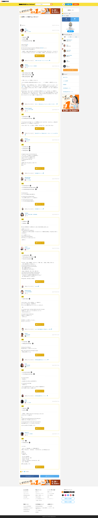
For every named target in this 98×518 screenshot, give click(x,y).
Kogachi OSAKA (69, 55)
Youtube (36, 286)
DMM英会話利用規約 (39, 506)
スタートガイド (26, 493)
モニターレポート (26, 498)
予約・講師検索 (50, 495)
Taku (67, 60)
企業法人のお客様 (68, 498)
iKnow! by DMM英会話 (27, 506)
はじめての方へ (26, 491)
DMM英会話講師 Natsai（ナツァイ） (41, 359)
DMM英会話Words (26, 509)
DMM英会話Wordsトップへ (68, 91)
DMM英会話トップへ (67, 88)
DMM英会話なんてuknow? (27, 507)
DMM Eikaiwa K (69, 39)
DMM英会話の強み (26, 495)
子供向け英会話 (38, 496)
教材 (48, 496)
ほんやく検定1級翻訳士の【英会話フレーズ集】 (43, 329)
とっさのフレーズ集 (50, 507)
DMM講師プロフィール (39, 173)
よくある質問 (65, 80)
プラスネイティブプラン (40, 493)
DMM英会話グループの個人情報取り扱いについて (41, 508)
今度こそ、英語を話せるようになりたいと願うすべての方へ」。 (45, 104)
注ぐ (43, 91)
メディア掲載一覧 (38, 510)
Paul (67, 45)
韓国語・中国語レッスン (40, 495)
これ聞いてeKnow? (39, 500)
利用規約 (64, 84)
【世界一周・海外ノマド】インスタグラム (42, 60)
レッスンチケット (50, 498)
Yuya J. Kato (69, 50)
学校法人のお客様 (68, 501)
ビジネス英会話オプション (40, 498)
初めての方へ (65, 77)
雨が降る (41, 47)
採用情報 (37, 512)
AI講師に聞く (69, 4)
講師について (49, 491)
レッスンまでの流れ (50, 493)
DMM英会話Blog (26, 511)
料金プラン (37, 491)
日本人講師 (25, 496)
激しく (23, 86)
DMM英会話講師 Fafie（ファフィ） (41, 395)
